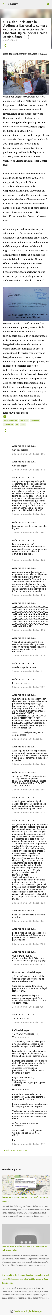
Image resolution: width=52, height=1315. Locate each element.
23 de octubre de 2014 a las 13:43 (28, 514)
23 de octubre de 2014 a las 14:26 (28, 630)
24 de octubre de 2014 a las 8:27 (27, 739)
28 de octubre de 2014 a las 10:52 (28, 1144)
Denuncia (24, 420)
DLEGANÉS (12, 4)
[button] (4, 45)
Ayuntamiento (10, 420)
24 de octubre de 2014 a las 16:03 (28, 789)
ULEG (23, 424)
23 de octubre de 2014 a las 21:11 (28, 671)
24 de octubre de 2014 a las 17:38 (28, 812)
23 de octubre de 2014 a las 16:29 (28, 655)
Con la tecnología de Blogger (27, 1311)
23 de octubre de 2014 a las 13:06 (28, 454)
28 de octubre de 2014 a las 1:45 (27, 1022)
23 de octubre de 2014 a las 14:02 (28, 532)
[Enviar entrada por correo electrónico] (4, 417)
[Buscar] (48, 4)
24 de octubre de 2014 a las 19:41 (28, 921)
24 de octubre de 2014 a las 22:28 (28, 964)
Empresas (35, 420)
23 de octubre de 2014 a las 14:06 (28, 560)
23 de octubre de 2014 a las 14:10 (28, 595)
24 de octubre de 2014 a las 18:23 (28, 903)
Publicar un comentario (15, 1150)
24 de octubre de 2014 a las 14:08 (28, 764)
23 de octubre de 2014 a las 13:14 (28, 469)
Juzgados (8, 424)
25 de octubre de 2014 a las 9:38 (27, 1007)
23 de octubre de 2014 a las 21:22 (28, 687)
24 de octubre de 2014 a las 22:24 (28, 944)
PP (17, 424)
